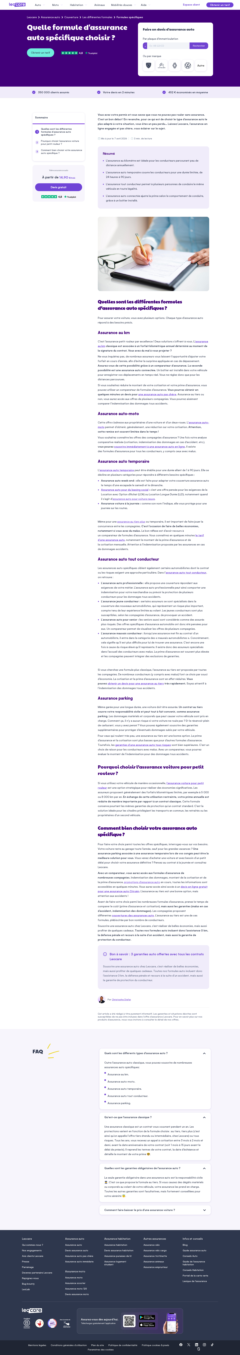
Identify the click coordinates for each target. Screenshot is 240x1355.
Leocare (32, 17)
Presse (25, 1261)
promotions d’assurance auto (142, 882)
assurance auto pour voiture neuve (133, 499)
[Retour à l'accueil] (45, 1310)
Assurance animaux (154, 1261)
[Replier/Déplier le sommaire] (84, 119)
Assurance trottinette (155, 1256)
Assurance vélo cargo (155, 1250)
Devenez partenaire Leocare (37, 1272)
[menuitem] (58, 131)
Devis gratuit (58, 187)
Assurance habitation (115, 1244)
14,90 (67, 177)
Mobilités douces (121, 5)
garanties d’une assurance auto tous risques (143, 745)
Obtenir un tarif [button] (220, 5)
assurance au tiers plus (131, 521)
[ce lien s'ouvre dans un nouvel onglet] (148, 1318)
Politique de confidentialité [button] (122, 1345)
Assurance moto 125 (76, 1288)
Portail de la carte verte (195, 1275)
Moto (55, 5)
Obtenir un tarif (40, 52)
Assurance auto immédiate (79, 1261)
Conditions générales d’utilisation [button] (69, 1345)
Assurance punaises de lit (118, 1256)
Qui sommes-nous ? (32, 1244)
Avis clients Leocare (32, 1256)
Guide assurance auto (194, 1250)
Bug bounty (28, 1283)
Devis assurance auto (76, 1250)
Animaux (99, 5)
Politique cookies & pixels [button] (155, 1345)
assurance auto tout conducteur (186, 572)
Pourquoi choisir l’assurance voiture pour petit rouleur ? (60, 142)
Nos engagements (32, 1250)
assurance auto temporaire (117, 470)
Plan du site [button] (97, 1345)
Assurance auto (50, 17)
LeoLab (26, 1289)
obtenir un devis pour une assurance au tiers (136, 683)
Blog (185, 1244)
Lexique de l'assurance (195, 1281)
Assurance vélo (152, 1244)
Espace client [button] (191, 4)
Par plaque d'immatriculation (160, 38)
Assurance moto (74, 1277)
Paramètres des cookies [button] (101, 1349)
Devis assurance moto (77, 1294)
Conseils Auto (190, 1256)
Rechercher (199, 45)
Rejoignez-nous (30, 1278)
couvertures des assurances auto (133, 915)
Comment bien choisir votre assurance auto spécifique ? (61, 151)
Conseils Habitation (193, 1270)
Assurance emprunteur (156, 1267)
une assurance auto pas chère (157, 394)
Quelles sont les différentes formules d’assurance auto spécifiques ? (56, 131)
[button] (180, 1345)
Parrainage (28, 1267)
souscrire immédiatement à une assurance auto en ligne (149, 446)
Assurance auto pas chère (79, 1256)
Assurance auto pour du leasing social (124, 489)
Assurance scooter (75, 1283)
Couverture (71, 17)
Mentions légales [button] (37, 1345)
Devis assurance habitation (118, 1250)
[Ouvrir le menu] (8, 4)
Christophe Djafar (121, 999)
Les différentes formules (97, 17)
